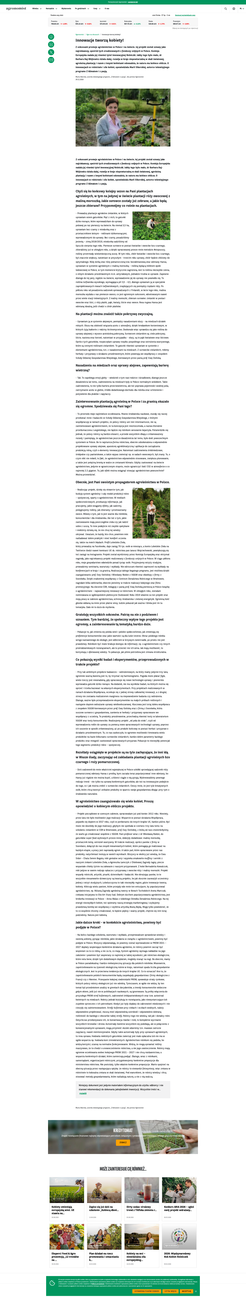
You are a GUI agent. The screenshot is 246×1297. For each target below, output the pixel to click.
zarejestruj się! (133, 2)
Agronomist (80, 34)
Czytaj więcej (171, 1291)
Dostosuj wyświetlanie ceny (185, 15)
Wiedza (35, 9)
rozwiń (82, 1093)
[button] (51, 37)
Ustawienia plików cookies (146, 1291)
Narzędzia (50, 9)
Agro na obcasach (92, 34)
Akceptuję (186, 1291)
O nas (107, 9)
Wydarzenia (66, 9)
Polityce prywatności (97, 1284)
